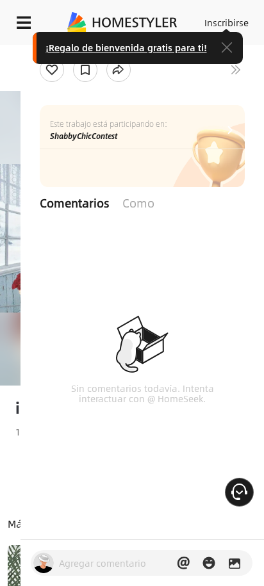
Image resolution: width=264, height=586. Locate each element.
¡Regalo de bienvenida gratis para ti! (126, 47)
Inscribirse (226, 22)
